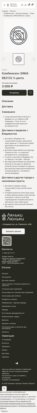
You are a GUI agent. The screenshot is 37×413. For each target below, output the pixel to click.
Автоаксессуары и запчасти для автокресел (14, 327)
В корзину (14, 93)
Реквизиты (6, 346)
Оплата (4, 350)
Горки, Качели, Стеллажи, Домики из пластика (16, 284)
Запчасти (5, 332)
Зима (32, 13)
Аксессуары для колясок (11, 296)
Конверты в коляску (9, 299)
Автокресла (6, 277)
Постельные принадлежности (13, 313)
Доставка (5, 353)
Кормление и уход (9, 306)
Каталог (13, 11)
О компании (6, 339)
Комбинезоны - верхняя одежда (16, 13)
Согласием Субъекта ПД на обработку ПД (15, 401)
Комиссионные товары (10, 316)
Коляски (5, 273)
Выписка (5, 320)
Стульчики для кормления (12, 289)
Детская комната (8, 280)
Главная (5, 11)
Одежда (5, 309)
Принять (4, 411)
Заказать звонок (13, 231)
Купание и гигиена (9, 323)
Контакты (5, 343)
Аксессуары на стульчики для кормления (17, 292)
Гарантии (5, 357)
